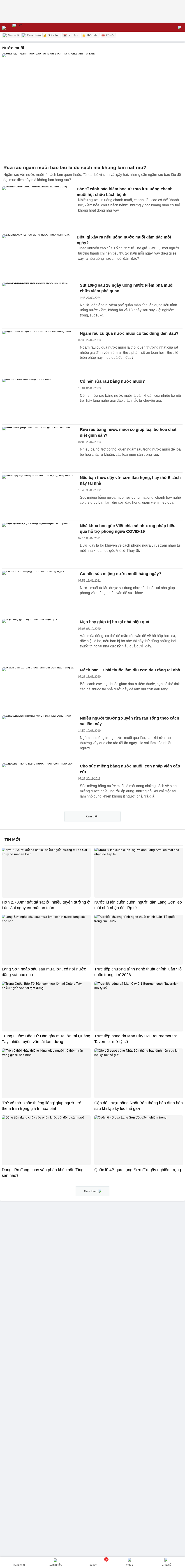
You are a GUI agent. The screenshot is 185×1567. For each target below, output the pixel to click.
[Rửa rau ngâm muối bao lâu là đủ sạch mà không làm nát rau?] (92, 107)
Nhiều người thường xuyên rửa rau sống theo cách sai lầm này (129, 721)
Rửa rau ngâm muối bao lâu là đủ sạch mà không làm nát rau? (74, 167)
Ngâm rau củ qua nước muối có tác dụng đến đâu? (129, 333)
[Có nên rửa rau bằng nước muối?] (38, 400)
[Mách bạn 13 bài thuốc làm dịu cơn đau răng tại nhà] (38, 689)
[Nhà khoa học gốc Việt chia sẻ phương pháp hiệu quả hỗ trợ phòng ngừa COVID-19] (38, 544)
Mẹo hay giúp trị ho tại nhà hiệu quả (114, 622)
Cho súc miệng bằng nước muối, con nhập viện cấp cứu (130, 769)
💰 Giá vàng (51, 35)
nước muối (13, 48)
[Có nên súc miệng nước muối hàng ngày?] (38, 592)
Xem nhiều (33, 35)
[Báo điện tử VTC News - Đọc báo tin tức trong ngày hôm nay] (27, 27)
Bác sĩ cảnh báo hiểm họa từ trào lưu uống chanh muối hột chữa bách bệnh (125, 192)
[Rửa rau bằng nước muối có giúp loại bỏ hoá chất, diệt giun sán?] (38, 448)
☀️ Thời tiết (89, 35)
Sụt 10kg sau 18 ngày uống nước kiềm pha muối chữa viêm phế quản (126, 288)
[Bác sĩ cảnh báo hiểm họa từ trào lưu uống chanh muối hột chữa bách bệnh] (38, 208)
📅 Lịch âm (70, 35)
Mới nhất (13, 35)
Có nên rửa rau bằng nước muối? (112, 381)
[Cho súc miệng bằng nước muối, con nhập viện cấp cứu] (38, 785)
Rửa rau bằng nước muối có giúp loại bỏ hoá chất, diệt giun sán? (129, 432)
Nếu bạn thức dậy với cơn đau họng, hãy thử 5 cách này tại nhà (130, 480)
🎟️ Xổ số (107, 35)
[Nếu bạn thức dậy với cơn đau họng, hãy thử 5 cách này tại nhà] (38, 496)
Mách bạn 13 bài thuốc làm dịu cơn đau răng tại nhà (130, 670)
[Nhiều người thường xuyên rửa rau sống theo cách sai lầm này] (38, 737)
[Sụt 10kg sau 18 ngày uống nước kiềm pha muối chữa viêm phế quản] (38, 304)
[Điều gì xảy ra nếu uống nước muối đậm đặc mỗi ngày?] (38, 256)
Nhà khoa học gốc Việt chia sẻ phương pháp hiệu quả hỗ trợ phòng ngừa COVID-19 (128, 529)
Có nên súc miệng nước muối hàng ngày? (120, 573)
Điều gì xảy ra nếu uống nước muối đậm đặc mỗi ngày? (124, 240)
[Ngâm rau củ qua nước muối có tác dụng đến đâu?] (38, 352)
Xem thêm (92, 816)
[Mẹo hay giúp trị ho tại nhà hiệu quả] (38, 641)
